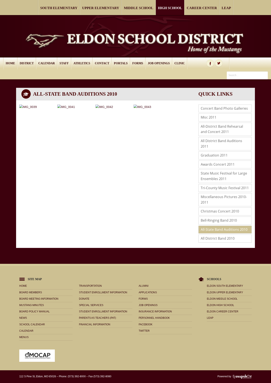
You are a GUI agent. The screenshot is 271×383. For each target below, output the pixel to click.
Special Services (91, 305)
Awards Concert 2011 (218, 164)
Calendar (46, 63)
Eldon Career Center (222, 311)
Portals (121, 63)
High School (170, 8)
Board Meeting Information (38, 298)
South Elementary (58, 8)
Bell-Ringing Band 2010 (219, 220)
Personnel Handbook (154, 317)
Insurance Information (155, 311)
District (27, 63)
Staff (64, 63)
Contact (102, 63)
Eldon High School (220, 305)
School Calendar (32, 324)
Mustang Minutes (31, 305)
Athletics (81, 63)
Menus (24, 337)
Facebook (210, 63)
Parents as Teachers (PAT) (97, 317)
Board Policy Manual (34, 311)
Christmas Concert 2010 (220, 211)
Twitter (219, 63)
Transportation (90, 285)
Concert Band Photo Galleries (224, 108)
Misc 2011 (208, 117)
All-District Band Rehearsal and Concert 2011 (222, 129)
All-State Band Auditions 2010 (224, 229)
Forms (137, 63)
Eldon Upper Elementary (225, 292)
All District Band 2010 (218, 238)
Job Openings (159, 63)
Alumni (143, 285)
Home (10, 63)
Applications (148, 292)
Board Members (30, 292)
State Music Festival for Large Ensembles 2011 (224, 176)
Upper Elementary (100, 8)
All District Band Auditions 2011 (221, 143)
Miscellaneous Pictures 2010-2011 (224, 199)
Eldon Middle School (222, 298)
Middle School (138, 8)
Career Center (202, 8)
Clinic (179, 63)
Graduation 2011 (214, 155)
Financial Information (94, 324)
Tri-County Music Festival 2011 (225, 188)
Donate (84, 298)
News (23, 317)
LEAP (226, 8)
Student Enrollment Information (103, 292)
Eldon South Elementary (225, 285)
